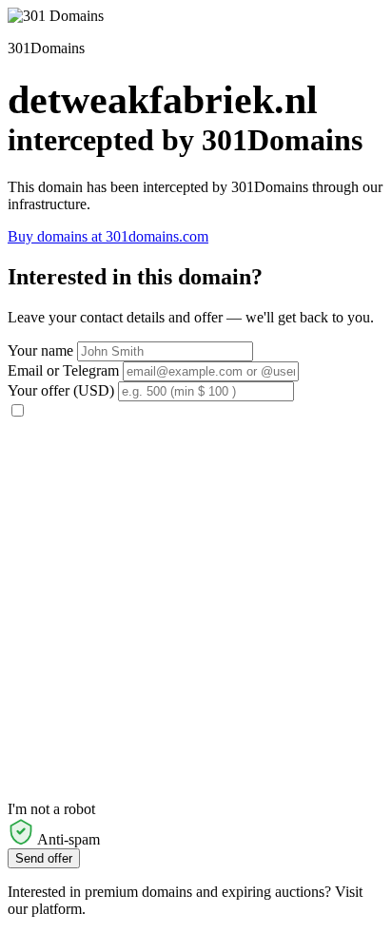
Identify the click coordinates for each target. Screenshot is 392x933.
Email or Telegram (63, 370)
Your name (40, 350)
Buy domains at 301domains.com (108, 236)
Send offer (43, 858)
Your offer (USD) (61, 390)
